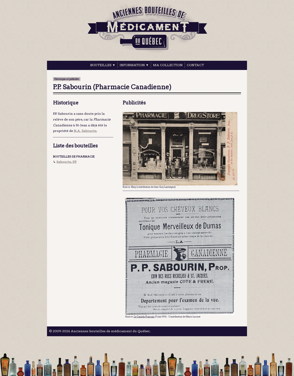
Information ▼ (134, 65)
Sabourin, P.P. (66, 162)
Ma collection (168, 65)
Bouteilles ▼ (102, 65)
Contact (195, 65)
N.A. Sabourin (85, 131)
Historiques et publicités (66, 79)
